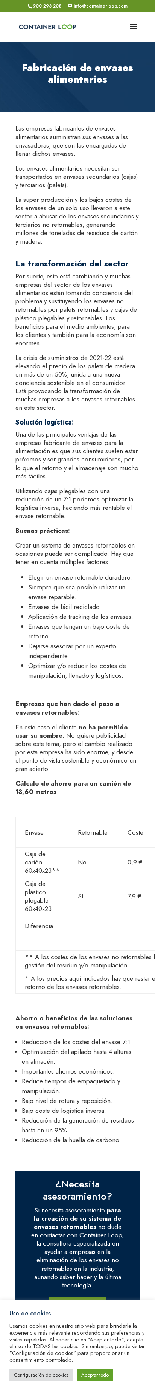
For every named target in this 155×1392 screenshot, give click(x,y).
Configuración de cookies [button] (41, 1374)
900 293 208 (47, 6)
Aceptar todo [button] (95, 1374)
